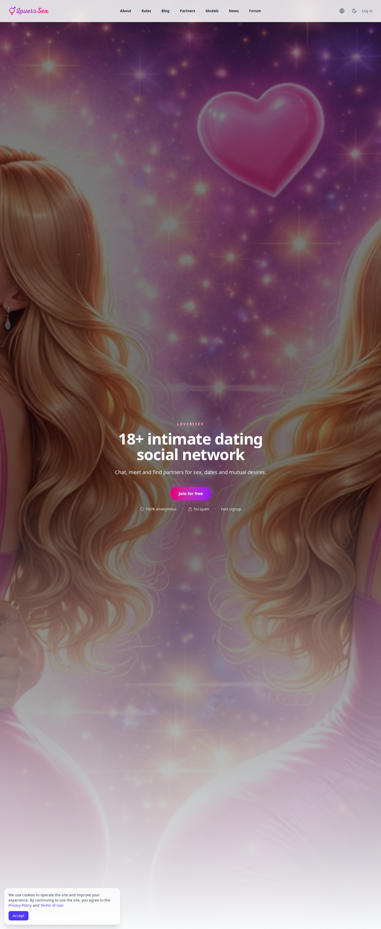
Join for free (191, 493)
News (234, 10)
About (125, 10)
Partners (187, 10)
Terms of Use (51, 905)
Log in (367, 10)
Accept (18, 915)
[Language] (342, 11)
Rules (146, 10)
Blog (165, 10)
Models (212, 10)
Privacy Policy (20, 905)
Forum (255, 10)
